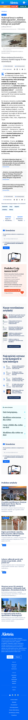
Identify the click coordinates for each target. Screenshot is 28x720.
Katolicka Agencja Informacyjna (8, 29)
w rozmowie (13, 92)
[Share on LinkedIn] (17, 69)
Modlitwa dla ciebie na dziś (13, 434)
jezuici (4, 572)
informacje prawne (14, 707)
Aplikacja (14, 677)
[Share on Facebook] (14, 69)
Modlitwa (22, 6)
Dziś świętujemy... (10, 412)
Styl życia (14, 666)
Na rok (14, 689)
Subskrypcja (14, 679)
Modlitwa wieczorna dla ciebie (12, 418)
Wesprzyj (13, 6)
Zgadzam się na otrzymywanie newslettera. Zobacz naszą (13, 243)
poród (4, 545)
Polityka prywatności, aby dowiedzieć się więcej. (13, 244)
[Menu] (4, 2)
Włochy (11, 209)
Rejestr (5, 6)
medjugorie (5, 599)
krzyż (11, 206)
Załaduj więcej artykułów (14, 346)
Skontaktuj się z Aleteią (14, 712)
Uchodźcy (4, 209)
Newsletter (14, 675)
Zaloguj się (17, 657)
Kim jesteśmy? (14, 704)
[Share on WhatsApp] (24, 69)
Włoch (14, 84)
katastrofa (4, 206)
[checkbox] (3, 242)
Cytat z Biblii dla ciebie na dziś (13, 426)
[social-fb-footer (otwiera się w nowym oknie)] (12, 695)
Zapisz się (6, 247)
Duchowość (14, 669)
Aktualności (4, 11)
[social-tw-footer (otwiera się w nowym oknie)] (15, 695)
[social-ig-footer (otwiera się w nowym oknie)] (18, 695)
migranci (17, 206)
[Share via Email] (22, 69)
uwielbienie (5, 488)
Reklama (14, 683)
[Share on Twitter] (19, 69)
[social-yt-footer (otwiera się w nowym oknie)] (10, 695)
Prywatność (14, 715)
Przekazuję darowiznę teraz (11, 290)
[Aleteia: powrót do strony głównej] (14, 2)
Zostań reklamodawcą (14, 710)
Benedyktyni (5, 518)
